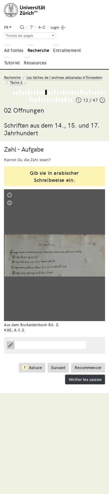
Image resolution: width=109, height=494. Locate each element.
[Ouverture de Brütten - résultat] (33, 100)
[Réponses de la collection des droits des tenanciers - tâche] (89, 92)
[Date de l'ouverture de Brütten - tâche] (48, 99)
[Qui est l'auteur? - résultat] (59, 100)
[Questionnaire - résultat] (40, 93)
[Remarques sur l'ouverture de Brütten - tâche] (65, 99)
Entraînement (67, 50)
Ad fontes (14, 50)
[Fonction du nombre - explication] (52, 93)
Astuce (35, 367)
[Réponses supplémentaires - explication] (95, 93)
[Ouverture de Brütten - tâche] (30, 99)
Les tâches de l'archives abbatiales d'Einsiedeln (64, 77)
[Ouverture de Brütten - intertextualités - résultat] (42, 100)
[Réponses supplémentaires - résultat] (101, 93)
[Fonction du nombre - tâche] (55, 92)
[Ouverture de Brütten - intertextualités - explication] (36, 100)
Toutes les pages (19, 35)
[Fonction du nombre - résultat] (57, 93)
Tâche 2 (16, 82)
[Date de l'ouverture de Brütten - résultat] (51, 100)
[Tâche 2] (14, 93)
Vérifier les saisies (85, 379)
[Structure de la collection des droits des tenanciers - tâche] (81, 92)
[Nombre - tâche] (46, 92)
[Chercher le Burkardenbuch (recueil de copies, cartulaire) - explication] (17, 93)
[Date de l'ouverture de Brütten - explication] (45, 100)
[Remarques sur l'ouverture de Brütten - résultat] (68, 100)
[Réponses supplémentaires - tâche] (98, 92)
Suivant (58, 367)
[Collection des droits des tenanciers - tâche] (72, 92)
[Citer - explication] (60, 93)
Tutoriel (12, 62)
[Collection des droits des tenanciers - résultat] (75, 93)
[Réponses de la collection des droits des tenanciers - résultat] (92, 93)
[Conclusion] (71, 100)
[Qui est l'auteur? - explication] (53, 100)
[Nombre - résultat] (49, 93)
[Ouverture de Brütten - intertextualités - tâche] (39, 99)
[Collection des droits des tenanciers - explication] (69, 93)
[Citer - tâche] (63, 92)
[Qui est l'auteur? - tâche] (56, 99)
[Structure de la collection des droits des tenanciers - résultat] (84, 93)
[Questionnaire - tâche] (37, 92)
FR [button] (6, 27)
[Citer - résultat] (66, 93)
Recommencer (88, 367)
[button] (9, 194)
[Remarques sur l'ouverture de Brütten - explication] (62, 100)
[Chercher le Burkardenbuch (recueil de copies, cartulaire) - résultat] (23, 93)
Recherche (38, 50)
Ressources (35, 62)
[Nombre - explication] (43, 93)
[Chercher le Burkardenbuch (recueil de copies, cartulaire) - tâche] (20, 92)
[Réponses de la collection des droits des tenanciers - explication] (87, 93)
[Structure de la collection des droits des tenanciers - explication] (78, 93)
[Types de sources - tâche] (28, 92)
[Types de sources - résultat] (31, 93)
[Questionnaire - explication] (34, 93)
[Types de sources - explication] (25, 93)
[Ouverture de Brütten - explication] (104, 93)
